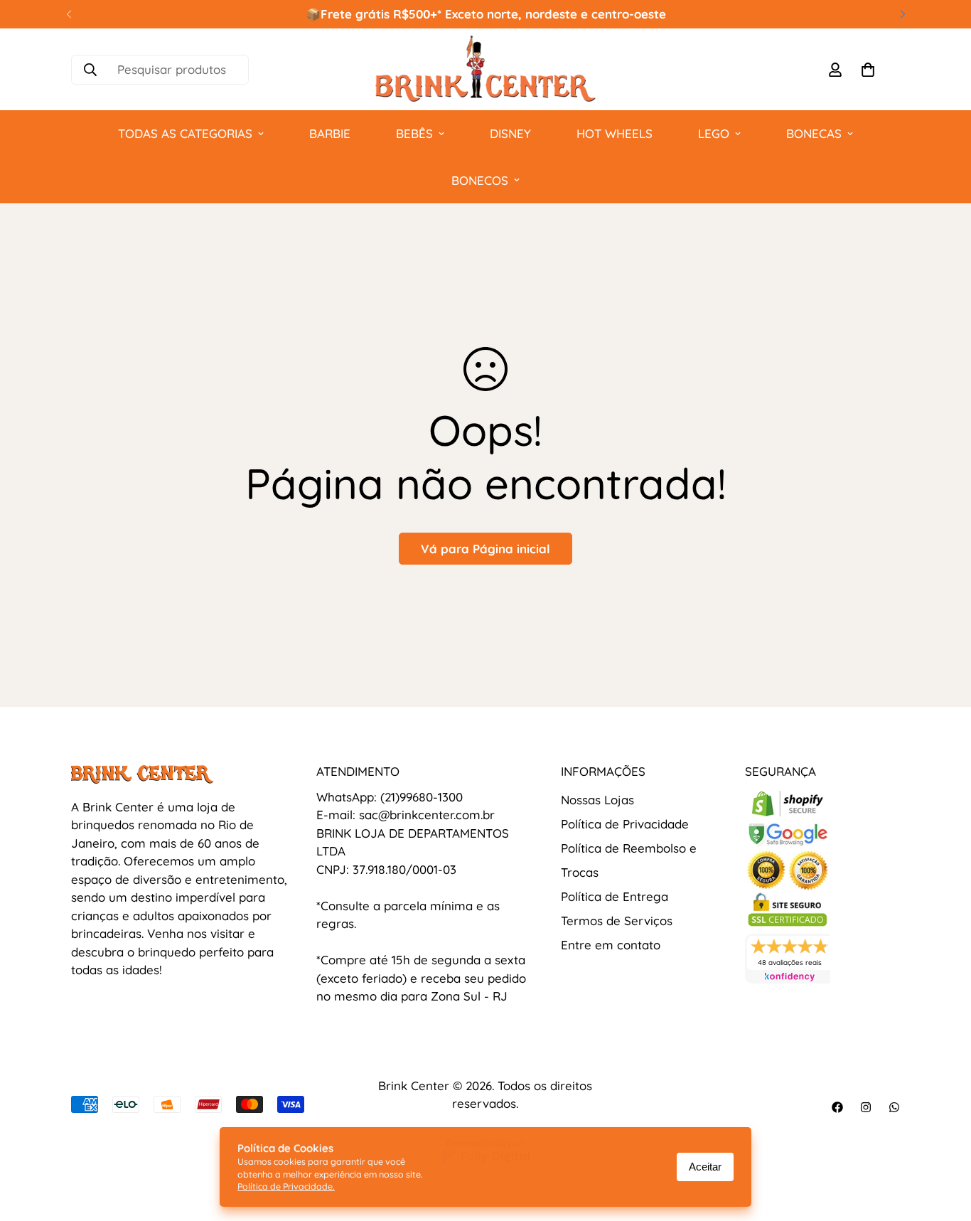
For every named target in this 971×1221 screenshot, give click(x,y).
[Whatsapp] (894, 1107)
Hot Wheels (614, 133)
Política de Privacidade (625, 823)
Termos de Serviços (616, 920)
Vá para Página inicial (485, 548)
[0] (868, 69)
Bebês (414, 133)
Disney (510, 133)
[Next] (902, 14)
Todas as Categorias (185, 133)
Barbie (329, 133)
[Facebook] (837, 1107)
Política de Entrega (614, 896)
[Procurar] (90, 69)
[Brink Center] (485, 69)
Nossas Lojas (597, 799)
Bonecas (814, 133)
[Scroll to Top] (943, 1143)
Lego (713, 133)
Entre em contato (610, 944)
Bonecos (479, 180)
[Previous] (68, 14)
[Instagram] (865, 1107)
